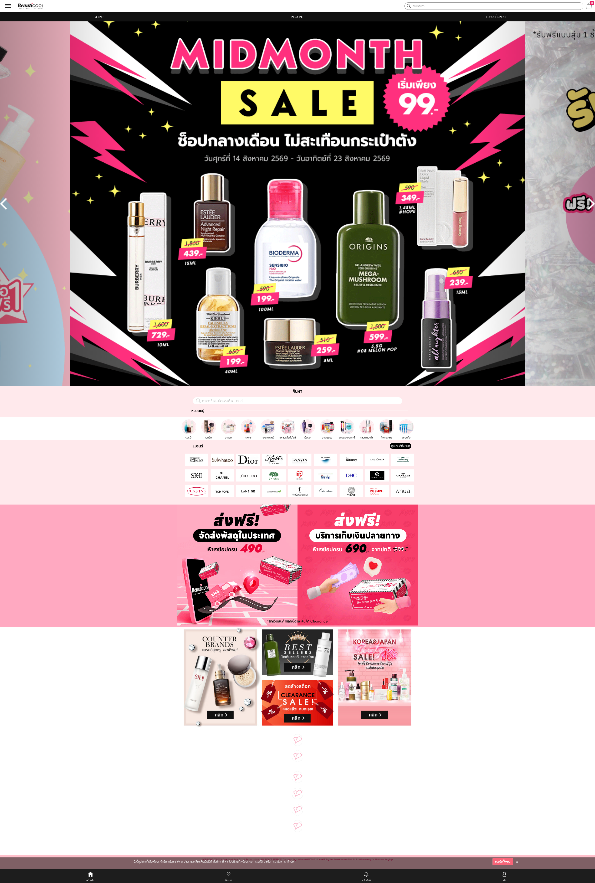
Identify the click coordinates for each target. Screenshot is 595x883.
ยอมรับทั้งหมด (502, 861)
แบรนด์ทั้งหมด (496, 16)
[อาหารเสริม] (328, 421)
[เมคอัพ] (209, 421)
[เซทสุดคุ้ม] (406, 421)
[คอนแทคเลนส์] (268, 421)
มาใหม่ (99, 16)
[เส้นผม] (308, 421)
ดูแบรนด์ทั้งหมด (400, 445)
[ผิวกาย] (249, 421)
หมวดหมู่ (297, 16)
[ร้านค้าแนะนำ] (367, 421)
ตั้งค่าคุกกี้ (218, 861)
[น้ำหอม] (229, 421)
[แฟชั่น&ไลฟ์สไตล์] (288, 421)
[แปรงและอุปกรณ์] (347, 421)
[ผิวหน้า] (189, 421)
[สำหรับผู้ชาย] (387, 421)
